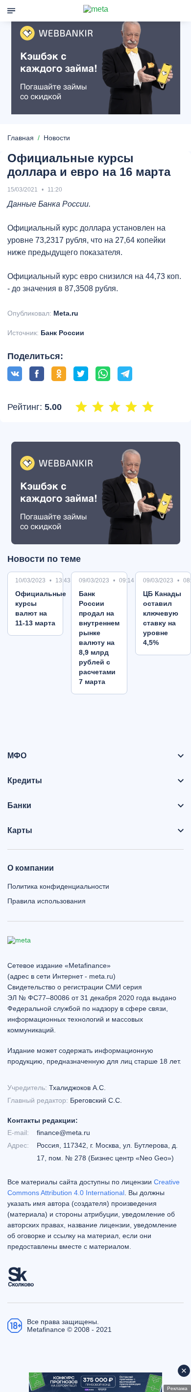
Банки (19, 806)
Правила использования (46, 901)
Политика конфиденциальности (58, 886)
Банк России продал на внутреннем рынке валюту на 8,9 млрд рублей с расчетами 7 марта (99, 637)
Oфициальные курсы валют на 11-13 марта (40, 608)
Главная (20, 138)
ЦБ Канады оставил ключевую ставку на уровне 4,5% (162, 618)
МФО (16, 756)
